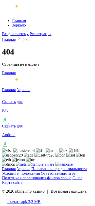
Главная (19, 20)
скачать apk (24, 201)
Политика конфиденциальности (59, 169)
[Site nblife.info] (23, 12)
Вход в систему (15, 34)
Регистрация (40, 34)
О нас (77, 178)
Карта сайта (12, 182)
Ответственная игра (58, 173)
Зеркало (19, 25)
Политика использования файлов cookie (36, 178)
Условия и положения (21, 173)
